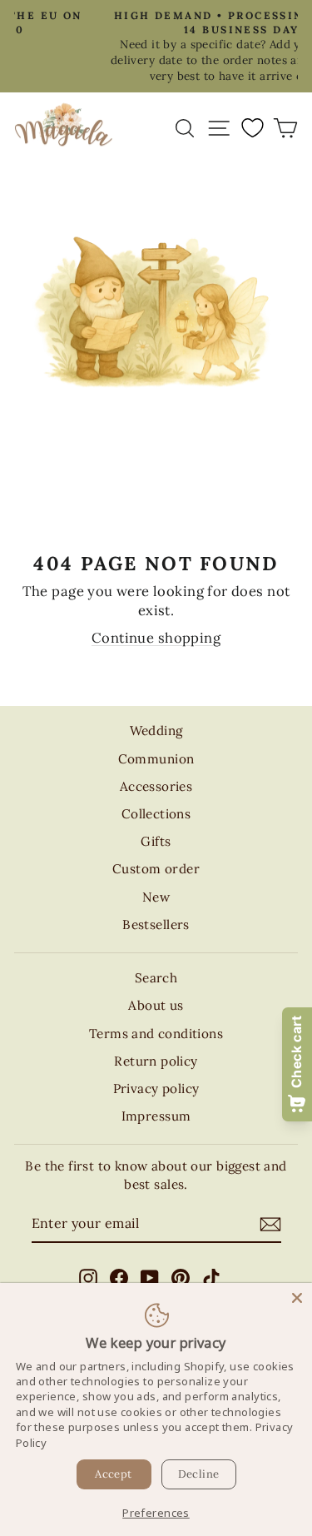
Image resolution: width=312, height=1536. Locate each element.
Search (156, 978)
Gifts (156, 841)
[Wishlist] (252, 127)
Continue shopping (156, 638)
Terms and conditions (156, 1033)
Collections (156, 814)
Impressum (156, 1116)
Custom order (156, 869)
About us (155, 1005)
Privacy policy (156, 1088)
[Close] (297, 1298)
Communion (156, 759)
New (156, 897)
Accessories (156, 786)
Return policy (155, 1061)
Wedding (156, 730)
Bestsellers (156, 924)
